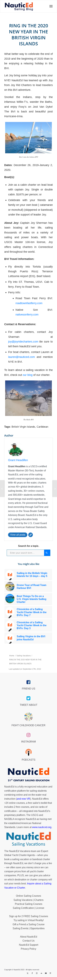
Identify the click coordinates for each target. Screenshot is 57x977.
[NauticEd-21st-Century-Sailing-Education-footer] (28, 775)
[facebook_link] (28, 682)
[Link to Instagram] (37, 973)
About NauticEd (28, 936)
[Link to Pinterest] (50, 973)
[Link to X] (27, 973)
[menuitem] (50, 6)
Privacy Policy (28, 949)
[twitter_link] (28, 698)
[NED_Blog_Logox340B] (18, 6)
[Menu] (50, 6)
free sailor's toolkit (38, 803)
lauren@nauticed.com (21, 356)
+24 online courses (14, 803)
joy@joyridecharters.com (23, 341)
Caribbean (42, 426)
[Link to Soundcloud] (41, 973)
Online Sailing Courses (28, 896)
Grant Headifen (18, 460)
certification (10, 811)
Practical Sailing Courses (28, 904)
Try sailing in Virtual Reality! (29, 920)
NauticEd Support (28, 945)
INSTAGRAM (28, 741)
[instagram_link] (28, 735)
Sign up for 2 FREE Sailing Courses (28, 916)
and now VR (23, 798)
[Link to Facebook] (32, 973)
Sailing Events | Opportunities (29, 928)
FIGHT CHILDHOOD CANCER (28, 725)
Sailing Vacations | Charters (28, 900)
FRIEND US (28, 688)
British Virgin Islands (23, 426)
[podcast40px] (29, 752)
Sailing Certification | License (28, 908)
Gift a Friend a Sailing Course (29, 924)
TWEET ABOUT (28, 705)
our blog (28, 374)
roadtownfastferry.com (29, 303)
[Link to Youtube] (46, 973)
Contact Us (28, 940)
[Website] (30, 535)
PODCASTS (28, 759)
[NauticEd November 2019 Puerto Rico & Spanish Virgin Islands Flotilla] (2, 488)
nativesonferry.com (27, 314)
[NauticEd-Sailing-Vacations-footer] (28, 839)
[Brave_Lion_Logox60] (28, 716)
